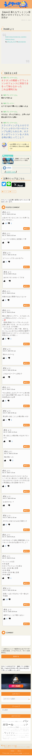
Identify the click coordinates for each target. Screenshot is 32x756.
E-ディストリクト (20, 735)
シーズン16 (24, 727)
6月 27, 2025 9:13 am (8, 558)
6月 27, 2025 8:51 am (9, 351)
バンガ (12, 729)
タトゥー (5, 727)
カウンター (5, 191)
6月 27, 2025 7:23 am (8, 472)
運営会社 (20, 750)
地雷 (14, 727)
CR (20, 737)
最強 (24, 729)
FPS (11, 727)
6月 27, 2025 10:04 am (9, 370)
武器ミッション (19, 733)
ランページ (15, 737)
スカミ (27, 737)
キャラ (25, 730)
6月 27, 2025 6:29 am (8, 312)
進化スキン (17, 729)
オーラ (4, 735)
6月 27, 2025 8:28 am (8, 536)
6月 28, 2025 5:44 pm (10, 274)
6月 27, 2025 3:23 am (8, 293)
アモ (20, 727)
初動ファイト (19, 721)
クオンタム (16, 725)
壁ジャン (21, 730)
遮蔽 (26, 735)
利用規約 (12, 750)
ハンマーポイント (8, 737)
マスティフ (6, 738)
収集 (8, 727)
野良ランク (5, 721)
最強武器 (23, 737)
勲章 (21, 729)
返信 (27, 228)
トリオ (21, 725)
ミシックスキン (6, 730)
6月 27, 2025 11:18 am (10, 432)
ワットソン (13, 191)
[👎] (9, 223)
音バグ (15, 738)
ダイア (8, 729)
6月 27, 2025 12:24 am (9, 254)
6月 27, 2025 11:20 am (9, 517)
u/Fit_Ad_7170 (11, 41)
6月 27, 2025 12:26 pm (11, 453)
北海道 (27, 729)
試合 (12, 730)
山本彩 (27, 733)
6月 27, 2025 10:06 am (9, 413)
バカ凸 (11, 738)
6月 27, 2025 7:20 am (8, 389)
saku (5, 729)
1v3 (24, 733)
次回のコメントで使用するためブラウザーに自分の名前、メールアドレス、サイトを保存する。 (16, 650)
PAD (17, 727)
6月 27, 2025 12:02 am (9, 214)
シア (25, 725)
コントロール (10, 735)
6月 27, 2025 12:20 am (9, 235)
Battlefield (15, 730)
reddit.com (11, 172)
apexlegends (22, 41)
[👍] (3, 223)
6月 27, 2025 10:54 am (10, 611)
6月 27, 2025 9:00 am (9, 498)
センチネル (11, 721)
